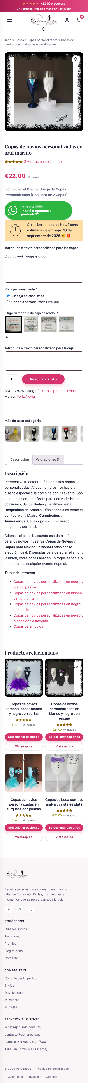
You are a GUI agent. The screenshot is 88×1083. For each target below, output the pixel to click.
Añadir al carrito (43, 379)
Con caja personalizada (35, 302)
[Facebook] (9, 909)
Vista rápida (23, 746)
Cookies (51, 1076)
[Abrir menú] (9, 20)
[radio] (13, 324)
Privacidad (34, 1076)
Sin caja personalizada (27, 296)
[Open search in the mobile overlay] (44, 29)
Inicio (8, 40)
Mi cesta (11, 1007)
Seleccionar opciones (23, 737)
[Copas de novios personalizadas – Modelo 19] (31, 434)
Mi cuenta (12, 1000)
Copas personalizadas (42, 40)
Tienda (19, 40)
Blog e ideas (14, 951)
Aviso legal (15, 1076)
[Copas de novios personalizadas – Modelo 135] (69, 434)
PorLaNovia (25, 396)
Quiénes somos (16, 929)
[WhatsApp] (30, 909)
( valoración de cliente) (43, 161)
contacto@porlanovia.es (22, 1034)
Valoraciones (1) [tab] (48, 459)
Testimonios (13, 936)
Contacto (11, 958)
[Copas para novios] (13, 434)
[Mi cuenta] (67, 20)
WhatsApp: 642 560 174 (23, 1027)
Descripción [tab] (19, 459)
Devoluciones (14, 993)
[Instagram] (19, 909)
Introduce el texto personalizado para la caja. (39, 348)
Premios (10, 943)
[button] (76, 59)
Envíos (9, 985)
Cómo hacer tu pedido (21, 978)
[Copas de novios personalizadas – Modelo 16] (50, 434)
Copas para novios (28, 626)
